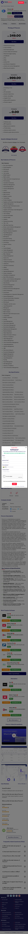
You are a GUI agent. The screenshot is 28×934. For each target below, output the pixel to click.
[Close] (26, 447)
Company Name (5, 469)
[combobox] (4, 467)
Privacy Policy (22, 486)
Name (3, 455)
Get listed (21, 2)
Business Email (5, 460)
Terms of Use (17, 486)
